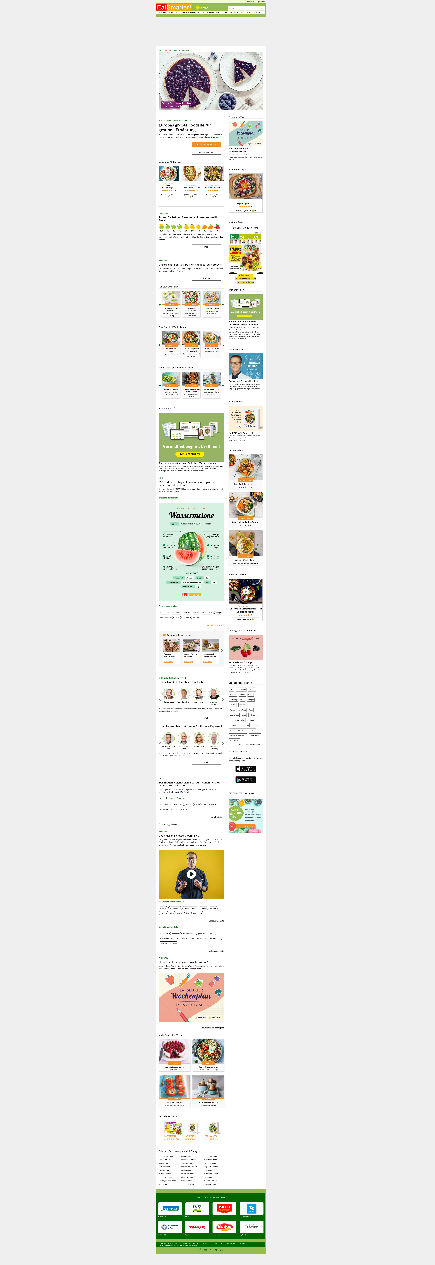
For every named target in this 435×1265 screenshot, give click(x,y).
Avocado (251, 720)
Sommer (162, 12)
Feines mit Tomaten (174, 1102)
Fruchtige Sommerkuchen (174, 1067)
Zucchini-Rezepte (210, 1184)
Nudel (250, 695)
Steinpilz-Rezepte (165, 1184)
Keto (204, 805)
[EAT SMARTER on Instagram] (210, 1249)
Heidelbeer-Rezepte (166, 1156)
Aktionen (247, 12)
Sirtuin (211, 805)
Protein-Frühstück (212, 349)
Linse (244, 715)
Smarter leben (231, 12)
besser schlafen (182, 938)
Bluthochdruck (175, 908)
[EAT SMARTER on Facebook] (200, 1249)
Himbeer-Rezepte (188, 1156)
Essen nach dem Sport (168, 943)
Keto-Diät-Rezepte (212, 308)
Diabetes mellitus (190, 908)
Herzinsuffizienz (183, 913)
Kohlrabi (242, 705)
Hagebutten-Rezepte (211, 1167)
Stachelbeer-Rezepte (189, 1163)
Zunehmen (175, 933)
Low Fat (184, 809)
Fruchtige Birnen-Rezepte (208, 1102)
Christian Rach (168, 702)
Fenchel (196, 613)
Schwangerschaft (166, 938)
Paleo (198, 805)
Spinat (177, 617)
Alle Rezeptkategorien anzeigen (251, 744)
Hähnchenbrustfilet (237, 720)
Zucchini (195, 617)
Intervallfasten (165, 805)
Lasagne (251, 700)
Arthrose (163, 908)
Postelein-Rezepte (165, 1174)
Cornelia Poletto (184, 702)
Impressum (196, 1244)
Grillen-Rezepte (209, 1170)
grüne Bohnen (255, 735)
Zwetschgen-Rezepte (211, 1163)
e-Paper (260, 273)
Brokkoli (187, 613)
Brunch (242, 695)
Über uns (163, 1244)
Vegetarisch (234, 715)
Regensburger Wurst (238, 710)
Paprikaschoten (166, 617)
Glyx (176, 809)
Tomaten (186, 617)
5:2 (181, 805)
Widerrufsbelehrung (238, 1244)
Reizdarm (163, 913)
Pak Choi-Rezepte (187, 1174)
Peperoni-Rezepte (210, 1181)
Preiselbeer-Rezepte (166, 1170)
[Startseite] (174, 7)
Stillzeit (211, 933)
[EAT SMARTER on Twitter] (216, 1249)
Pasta (247, 725)
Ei (231, 689)
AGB (190, 1244)
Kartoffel (252, 689)
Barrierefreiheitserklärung (169, 1245)
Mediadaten (184, 1245)
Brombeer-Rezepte (166, 1163)
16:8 (175, 805)
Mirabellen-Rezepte (188, 1160)
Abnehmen (164, 933)
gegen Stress (201, 933)
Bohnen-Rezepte (187, 1177)
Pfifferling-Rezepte (166, 1177)
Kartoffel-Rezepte (187, 1170)
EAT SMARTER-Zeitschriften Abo (171, 1137)
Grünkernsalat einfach (213, 188)
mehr (206, 246)
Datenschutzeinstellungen (221, 1244)
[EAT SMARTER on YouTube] (221, 1249)
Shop (257, 12)
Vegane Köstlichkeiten (245, 560)
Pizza (251, 710)
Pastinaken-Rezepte (211, 1174)
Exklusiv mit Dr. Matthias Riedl (244, 381)
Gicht (172, 913)
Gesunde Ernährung (191, 12)
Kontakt (184, 1244)
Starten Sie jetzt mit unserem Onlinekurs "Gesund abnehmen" (189, 463)
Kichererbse (253, 715)
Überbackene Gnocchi (191, 188)
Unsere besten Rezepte (207, 144)
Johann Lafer (198, 702)
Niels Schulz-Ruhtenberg (214, 747)
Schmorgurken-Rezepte (167, 1181)
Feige (242, 700)
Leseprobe (233, 273)
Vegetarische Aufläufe (238, 735)
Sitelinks (177, 1244)
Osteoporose (197, 913)
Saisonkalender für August (241, 662)
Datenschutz (206, 1244)
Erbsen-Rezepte (187, 1181)
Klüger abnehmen (212, 12)
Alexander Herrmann (214, 703)
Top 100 (206, 278)
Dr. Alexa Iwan (199, 746)
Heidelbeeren (207, 613)
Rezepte (174, 12)
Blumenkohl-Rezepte (189, 1167)
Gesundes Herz (236, 725)
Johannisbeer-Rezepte (212, 1156)
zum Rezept (168, 662)
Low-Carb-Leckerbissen (245, 484)
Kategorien (193, 1245)
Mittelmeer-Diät (166, 809)
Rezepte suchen (206, 152)
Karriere (170, 1244)
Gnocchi (255, 725)
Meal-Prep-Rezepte (211, 389)
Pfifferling (233, 700)
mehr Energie (188, 933)
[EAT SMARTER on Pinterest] (205, 1249)
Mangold (218, 613)
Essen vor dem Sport (213, 938)
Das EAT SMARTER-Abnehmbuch (241, 433)
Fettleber (203, 908)
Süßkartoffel (241, 689)
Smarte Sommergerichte (208, 1067)
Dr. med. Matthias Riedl (168, 747)
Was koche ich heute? (171, 389)
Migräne (213, 908)
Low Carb (189, 805)
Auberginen (164, 613)
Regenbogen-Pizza (245, 203)
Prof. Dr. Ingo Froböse (183, 747)
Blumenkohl (176, 613)
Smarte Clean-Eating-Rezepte (246, 522)
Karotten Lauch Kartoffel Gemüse (242, 730)
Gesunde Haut (196, 938)
